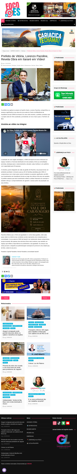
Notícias (33, 65)
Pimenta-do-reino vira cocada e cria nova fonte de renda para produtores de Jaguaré (12, 367)
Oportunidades (38, 326)
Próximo (45, 298)
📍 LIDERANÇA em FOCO (66, 20)
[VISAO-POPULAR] (25, 286)
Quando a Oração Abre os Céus (62, 143)
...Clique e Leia (68, 178)
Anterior (6, 298)
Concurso (31, 322)
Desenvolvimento (7, 65)
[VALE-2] (25, 209)
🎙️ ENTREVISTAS (23, 20)
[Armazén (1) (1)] (51, 9)
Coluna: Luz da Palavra (36, 363)
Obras (37, 65)
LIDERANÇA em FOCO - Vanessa (36, 394)
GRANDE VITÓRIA (10, 20)
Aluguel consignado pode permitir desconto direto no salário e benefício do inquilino (13, 333)
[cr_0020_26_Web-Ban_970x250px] (38, 37)
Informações (6, 328)
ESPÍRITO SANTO (17, 325)
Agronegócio (6, 358)
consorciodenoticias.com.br (9, 267)
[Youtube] (7, 271)
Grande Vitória (20, 65)
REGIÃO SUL (44, 20)
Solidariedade (6, 397)
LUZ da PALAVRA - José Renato (36, 358)
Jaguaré (15, 360)
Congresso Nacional (7, 323)
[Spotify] (4, 271)
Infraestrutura (27, 65)
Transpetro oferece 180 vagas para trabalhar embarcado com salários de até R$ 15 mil (38, 331)
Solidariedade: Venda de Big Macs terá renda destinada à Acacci (12, 402)
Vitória (40, 65)
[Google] (9, 271)
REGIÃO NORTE (34, 20)
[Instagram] (2, 271)
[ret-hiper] (64, 120)
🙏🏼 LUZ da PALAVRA (8, 24)
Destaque (14, 65)
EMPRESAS (53, 20)
